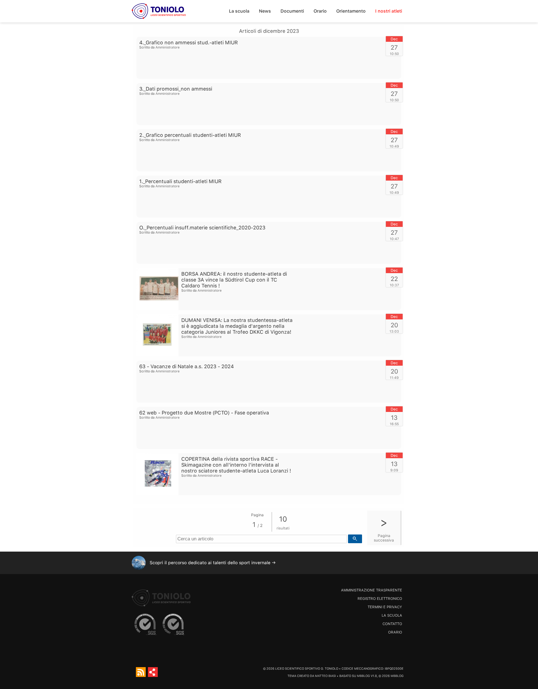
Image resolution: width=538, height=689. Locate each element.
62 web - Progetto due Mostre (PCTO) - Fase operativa (204, 413)
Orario (320, 11)
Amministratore (168, 47)
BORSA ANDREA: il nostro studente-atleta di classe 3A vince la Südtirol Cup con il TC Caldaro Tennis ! (234, 280)
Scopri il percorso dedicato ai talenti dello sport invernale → (213, 562)
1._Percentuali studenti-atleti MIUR (180, 181)
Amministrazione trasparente (371, 590)
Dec (394, 39)
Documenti (292, 11)
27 (394, 47)
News (265, 11)
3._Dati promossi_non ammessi (175, 89)
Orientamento (351, 11)
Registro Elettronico (380, 598)
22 (394, 278)
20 (394, 325)
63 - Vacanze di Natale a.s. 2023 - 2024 (186, 366)
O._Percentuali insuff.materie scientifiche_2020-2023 (202, 228)
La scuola (239, 11)
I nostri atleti (388, 11)
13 (394, 417)
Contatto (392, 624)
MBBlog (363, 676)
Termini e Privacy (385, 607)
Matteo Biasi (325, 676)
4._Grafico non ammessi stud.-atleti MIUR (188, 42)
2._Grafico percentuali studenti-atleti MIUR (190, 135)
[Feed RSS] (141, 672)
